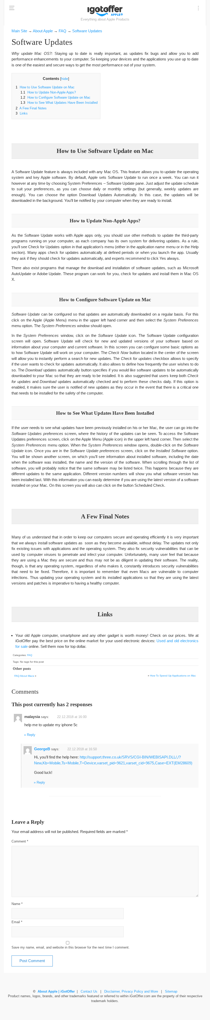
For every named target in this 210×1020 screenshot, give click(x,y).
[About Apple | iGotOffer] (105, 10)
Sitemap (171, 991)
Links (22, 113)
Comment (20, 841)
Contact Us (89, 991)
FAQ (29, 655)
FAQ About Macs (24, 675)
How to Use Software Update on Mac (45, 87)
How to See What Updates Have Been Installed (59, 103)
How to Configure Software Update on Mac (55, 97)
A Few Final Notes (31, 108)
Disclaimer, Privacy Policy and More (131, 991)
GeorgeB (42, 749)
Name (17, 904)
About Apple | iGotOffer (56, 991)
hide (64, 79)
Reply (31, 735)
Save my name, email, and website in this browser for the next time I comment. (71, 947)
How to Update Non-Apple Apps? (48, 92)
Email (17, 922)
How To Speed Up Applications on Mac (173, 675)
